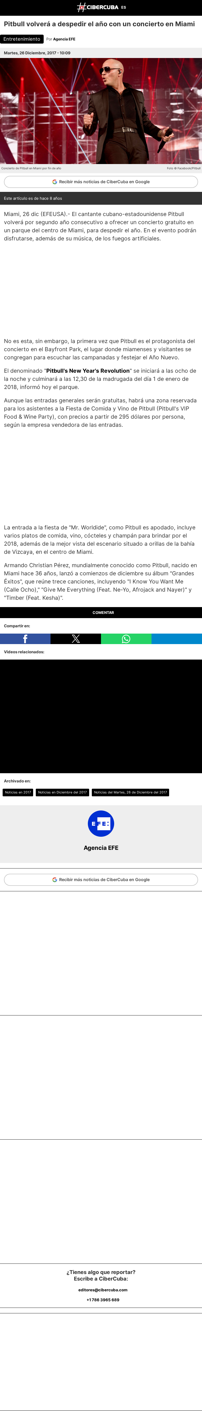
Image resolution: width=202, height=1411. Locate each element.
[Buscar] (196, 7)
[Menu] (5, 7)
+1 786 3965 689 (103, 1299)
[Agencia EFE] (101, 835)
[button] (25, 639)
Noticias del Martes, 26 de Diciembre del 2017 (130, 792)
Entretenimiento (21, 39)
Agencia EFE (64, 39)
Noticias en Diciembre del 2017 (62, 792)
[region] (101, 290)
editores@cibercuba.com (103, 1289)
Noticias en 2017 (18, 792)
